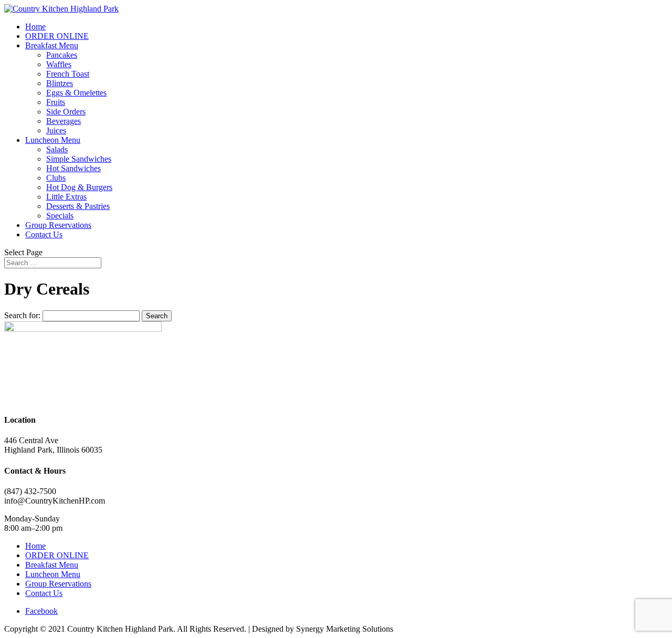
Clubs (56, 177)
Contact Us (43, 234)
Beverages (63, 121)
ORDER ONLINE (57, 36)
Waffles (58, 64)
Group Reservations (58, 225)
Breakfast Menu (51, 45)
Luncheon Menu (52, 139)
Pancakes (61, 54)
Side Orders (66, 111)
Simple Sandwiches (78, 158)
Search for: (22, 315)
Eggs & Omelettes (76, 92)
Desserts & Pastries (78, 206)
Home (35, 26)
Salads (57, 149)
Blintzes (59, 83)
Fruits (55, 102)
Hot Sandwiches (73, 168)
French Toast (67, 73)
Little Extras (66, 196)
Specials (60, 215)
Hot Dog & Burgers (79, 187)
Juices (56, 130)
